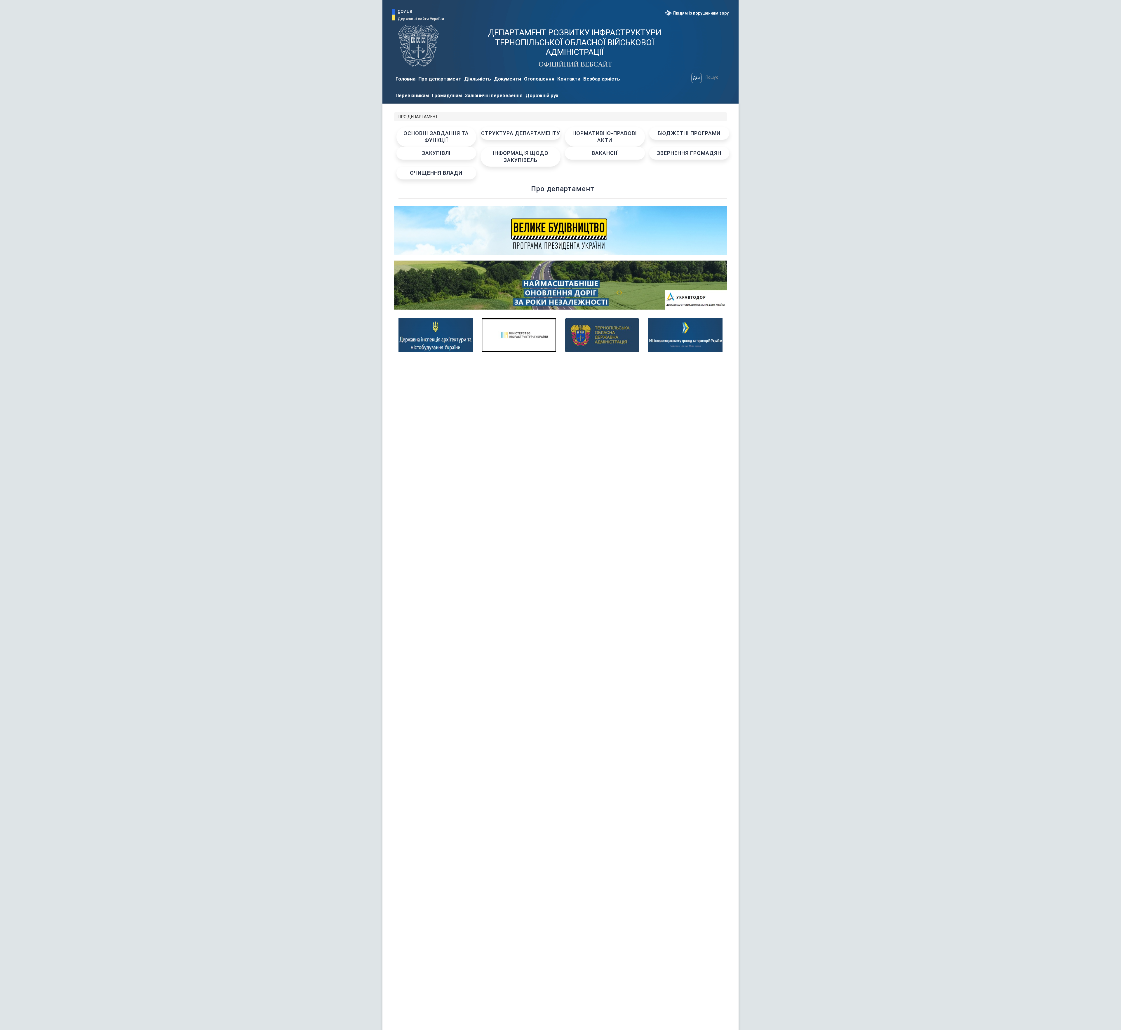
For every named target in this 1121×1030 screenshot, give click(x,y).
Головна (405, 79)
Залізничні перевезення (494, 95)
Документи (507, 79)
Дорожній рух (541, 95)
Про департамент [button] (439, 79)
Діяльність (477, 79)
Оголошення (539, 79)
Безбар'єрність (601, 79)
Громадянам (447, 95)
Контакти (568, 79)
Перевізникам (412, 95)
